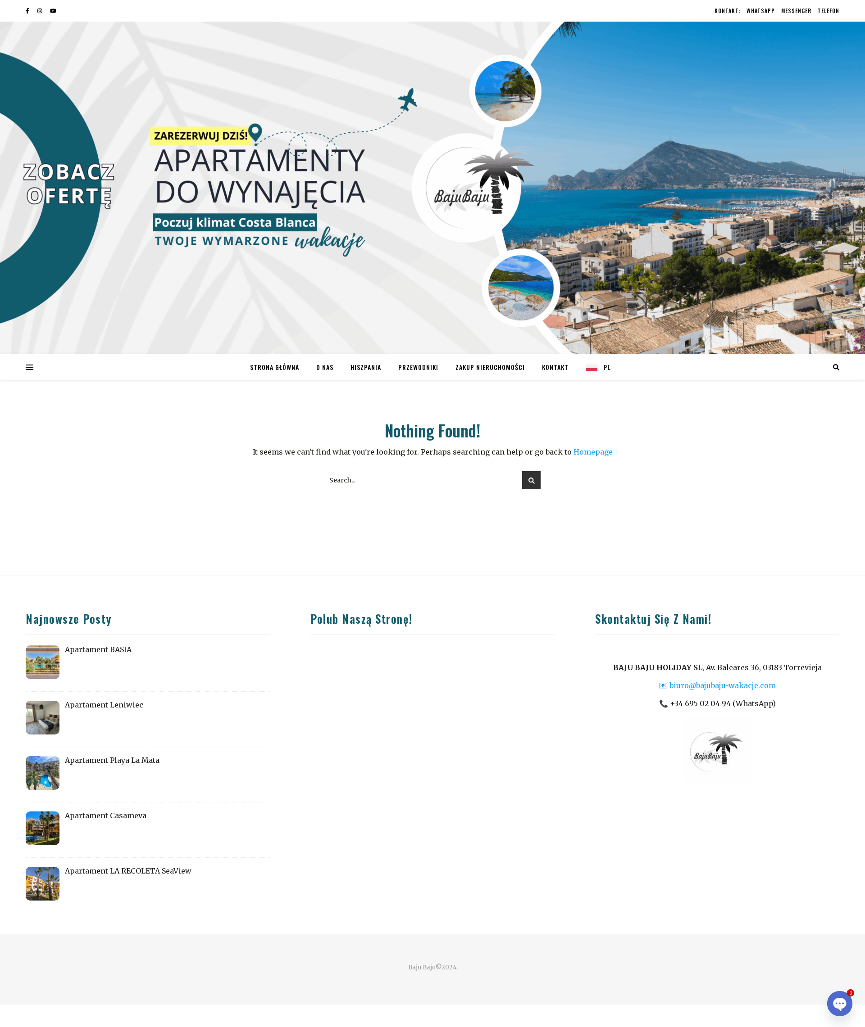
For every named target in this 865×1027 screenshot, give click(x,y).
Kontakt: (727, 10)
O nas (324, 367)
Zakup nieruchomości (490, 367)
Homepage (593, 451)
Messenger (796, 10)
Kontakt (555, 367)
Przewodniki (418, 367)
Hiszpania (366, 367)
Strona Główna (274, 367)
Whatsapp (761, 10)
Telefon (828, 10)
